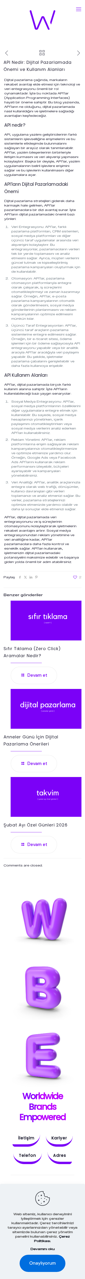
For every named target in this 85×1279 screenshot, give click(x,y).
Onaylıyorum (42, 1263)
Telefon (27, 1155)
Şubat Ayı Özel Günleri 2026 (36, 825)
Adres (59, 1155)
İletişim (26, 1138)
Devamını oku (42, 1249)
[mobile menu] (79, 9)
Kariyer (59, 1138)
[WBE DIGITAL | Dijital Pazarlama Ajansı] (42, 20)
